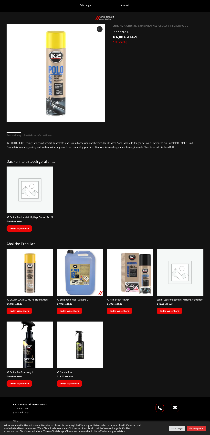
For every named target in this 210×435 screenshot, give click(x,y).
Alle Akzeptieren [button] (196, 428)
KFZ (122, 25)
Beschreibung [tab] (14, 135)
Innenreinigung (145, 25)
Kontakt (125, 5)
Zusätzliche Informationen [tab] (38, 135)
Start (115, 25)
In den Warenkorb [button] (19, 228)
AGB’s (15, 421)
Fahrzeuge (85, 5)
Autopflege (131, 25)
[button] (100, 29)
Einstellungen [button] (177, 428)
